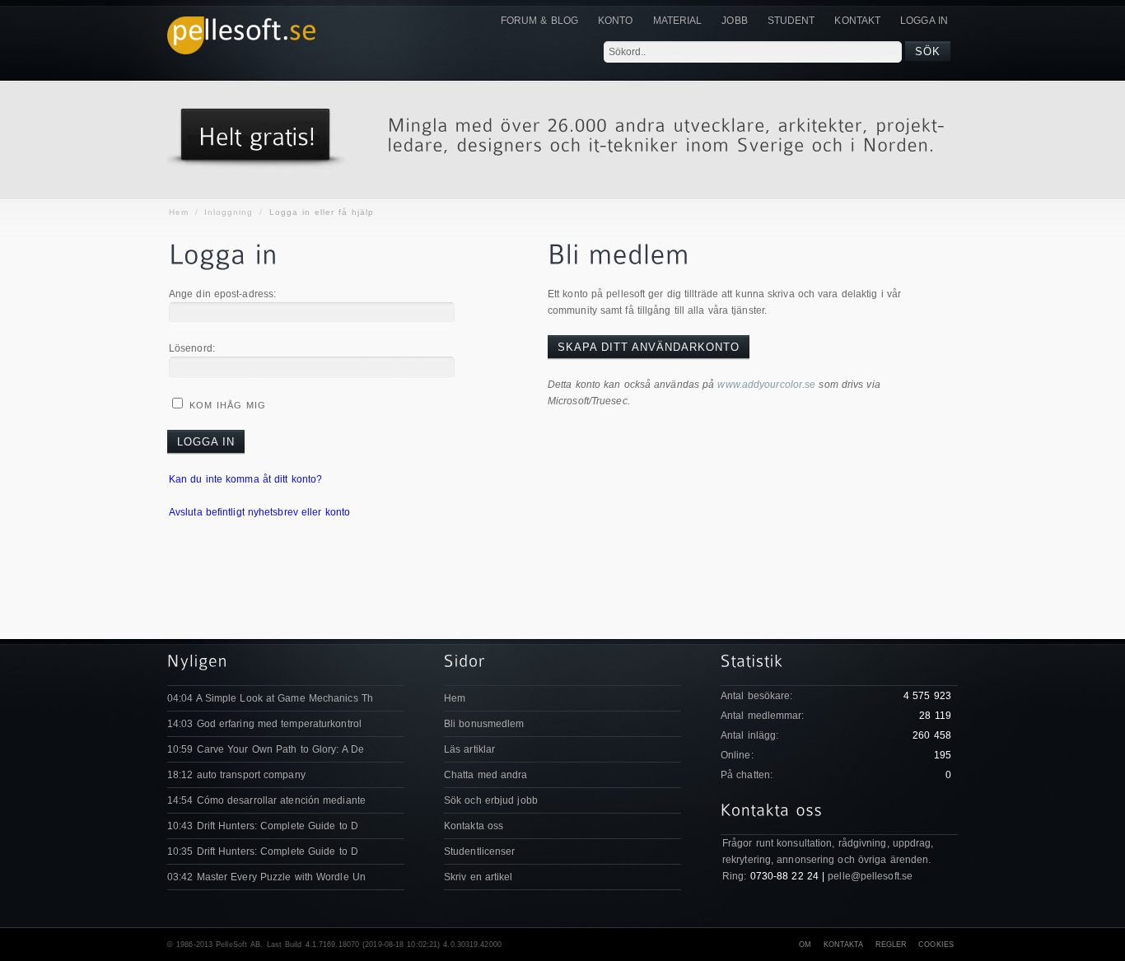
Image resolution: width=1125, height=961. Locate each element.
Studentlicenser (480, 851)
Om (805, 944)
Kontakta (844, 944)
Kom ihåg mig (225, 405)
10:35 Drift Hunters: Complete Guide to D (262, 851)
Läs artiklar (469, 749)
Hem (179, 212)
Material (678, 20)
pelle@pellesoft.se (870, 876)
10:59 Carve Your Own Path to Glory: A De (265, 749)
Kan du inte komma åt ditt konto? (245, 479)
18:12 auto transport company (236, 775)
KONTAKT (857, 20)
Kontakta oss (473, 826)
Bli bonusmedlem (484, 724)
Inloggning (228, 212)
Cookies (936, 944)
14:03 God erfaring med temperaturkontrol (264, 724)
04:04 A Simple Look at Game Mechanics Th (270, 698)
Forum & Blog (539, 20)
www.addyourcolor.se (766, 384)
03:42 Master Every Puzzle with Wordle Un (266, 877)
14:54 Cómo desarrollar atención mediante (266, 800)
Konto (615, 20)
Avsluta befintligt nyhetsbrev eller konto (259, 512)
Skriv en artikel (478, 877)
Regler (891, 944)
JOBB (734, 20)
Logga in (924, 20)
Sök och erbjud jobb (491, 800)
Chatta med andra (486, 775)
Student (791, 20)
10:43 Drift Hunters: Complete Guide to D (262, 826)
